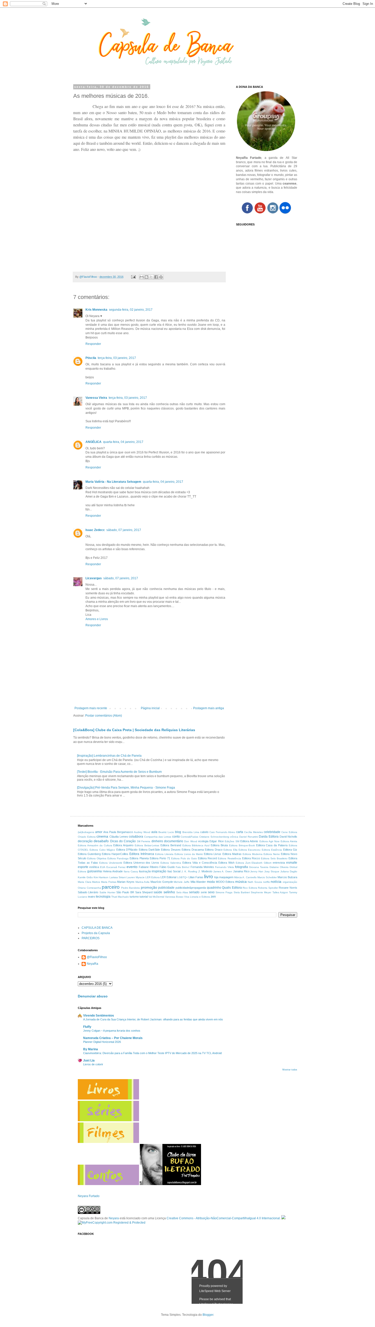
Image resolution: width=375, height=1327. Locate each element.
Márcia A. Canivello (245, 877)
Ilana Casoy (131, 871)
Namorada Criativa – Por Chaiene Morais (113, 1038)
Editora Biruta (219, 845)
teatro (91, 896)
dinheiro (157, 841)
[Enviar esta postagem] (133, 276)
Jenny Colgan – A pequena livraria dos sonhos (111, 1030)
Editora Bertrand (170, 845)
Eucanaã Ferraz (116, 867)
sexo (211, 892)
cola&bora (136, 836)
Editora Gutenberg (89, 853)
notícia (276, 881)
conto (176, 836)
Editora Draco (213, 849)
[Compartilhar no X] (151, 277)
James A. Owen (222, 871)
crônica (234, 836)
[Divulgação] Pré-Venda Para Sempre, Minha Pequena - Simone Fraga (126, 787)
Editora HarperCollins (115, 853)
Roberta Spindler (268, 887)
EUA (102, 867)
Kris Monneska (96, 309)
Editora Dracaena (193, 849)
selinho (169, 892)
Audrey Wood (142, 832)
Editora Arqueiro (123, 845)
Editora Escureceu (249, 849)
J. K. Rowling (189, 871)
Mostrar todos (289, 1069)
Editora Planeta (139, 858)
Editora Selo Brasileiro (274, 858)
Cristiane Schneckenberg (214, 836)
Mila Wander (198, 881)
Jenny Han (256, 871)
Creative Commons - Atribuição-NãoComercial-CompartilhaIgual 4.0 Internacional (223, 1218)
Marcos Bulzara (287, 877)
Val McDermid (156, 896)
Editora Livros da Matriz (188, 854)
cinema (102, 836)
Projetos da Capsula (96, 933)
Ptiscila (90, 358)
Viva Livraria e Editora (197, 896)
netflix (266, 881)
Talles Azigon (280, 892)
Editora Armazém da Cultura (95, 845)
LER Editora (152, 877)
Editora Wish (226, 862)
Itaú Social (173, 871)
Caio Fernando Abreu (222, 832)
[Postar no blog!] (146, 277)
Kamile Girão (85, 877)
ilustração (145, 871)
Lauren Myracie (136, 877)
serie (204, 892)
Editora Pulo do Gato (184, 858)
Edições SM (232, 841)
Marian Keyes (125, 881)
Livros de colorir (93, 1064)
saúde (158, 892)
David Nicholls (288, 836)
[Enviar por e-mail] (141, 277)
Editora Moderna (252, 854)
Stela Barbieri (242, 892)
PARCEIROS (90, 938)
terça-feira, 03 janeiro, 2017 (117, 358)
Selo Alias (182, 892)
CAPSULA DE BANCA (97, 928)
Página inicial (150, 708)
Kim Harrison (101, 877)
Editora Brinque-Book (242, 845)
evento (132, 867)
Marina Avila (142, 881)
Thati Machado (120, 896)
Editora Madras (232, 853)
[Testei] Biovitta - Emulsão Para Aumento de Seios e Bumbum (119, 772)
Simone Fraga (224, 892)
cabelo (204, 832)
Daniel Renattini (248, 836)
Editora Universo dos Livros (141, 862)
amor (98, 832)
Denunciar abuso (93, 996)
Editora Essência (272, 849)
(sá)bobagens (86, 832)
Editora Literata (164, 854)
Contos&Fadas (189, 836)
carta (239, 832)
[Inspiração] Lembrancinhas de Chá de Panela (109, 755)
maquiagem (226, 877)
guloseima (94, 871)
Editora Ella (230, 849)
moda (211, 882)
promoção (149, 887)
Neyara (114, 1218)
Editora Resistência (229, 858)
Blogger (208, 1315)
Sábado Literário (88, 892)
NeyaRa (92, 964)
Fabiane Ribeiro (148, 866)
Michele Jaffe (182, 881)
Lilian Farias (196, 877)
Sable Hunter (107, 892)
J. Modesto (205, 871)
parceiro (111, 887)
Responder (93, 344)
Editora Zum (243, 862)
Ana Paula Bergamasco (118, 832)
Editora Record (207, 858)
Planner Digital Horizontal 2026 (102, 1041)
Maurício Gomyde (162, 881)
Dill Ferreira (143, 841)
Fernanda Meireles (202, 866)
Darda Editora (269, 836)
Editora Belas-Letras (147, 845)
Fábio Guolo (167, 866)
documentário (173, 841)
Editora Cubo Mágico (102, 849)
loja (216, 877)
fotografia (241, 867)
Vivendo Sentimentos (98, 1015)
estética (94, 866)
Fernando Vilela (224, 867)
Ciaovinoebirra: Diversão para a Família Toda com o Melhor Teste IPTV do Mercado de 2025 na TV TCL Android (152, 1053)
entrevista (279, 862)
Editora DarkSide (149, 849)
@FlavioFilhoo (97, 957)
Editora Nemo (272, 854)
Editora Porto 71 (160, 858)
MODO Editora (225, 881)
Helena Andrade (113, 871)
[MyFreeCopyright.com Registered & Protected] (111, 1222)
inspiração (159, 871)
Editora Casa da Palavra (272, 845)
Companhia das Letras (157, 836)
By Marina (90, 1049)
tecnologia (103, 896)
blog (178, 832)
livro (208, 876)
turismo (134, 896)
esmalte (291, 862)
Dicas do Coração (123, 841)
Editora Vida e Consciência (199, 862)
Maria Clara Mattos (89, 881)
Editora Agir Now (269, 841)
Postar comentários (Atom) (103, 715)
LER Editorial (168, 877)
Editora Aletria (289, 841)
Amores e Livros (96, 619)
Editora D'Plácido (127, 849)
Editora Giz (290, 849)
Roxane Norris (288, 887)
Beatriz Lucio (166, 832)
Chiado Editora (87, 836)
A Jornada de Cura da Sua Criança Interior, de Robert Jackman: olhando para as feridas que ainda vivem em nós (153, 1019)
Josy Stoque (271, 871)
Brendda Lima (190, 832)
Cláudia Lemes (118, 836)
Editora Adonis (249, 841)
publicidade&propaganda (191, 887)
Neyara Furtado (88, 1196)
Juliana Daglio (288, 871)
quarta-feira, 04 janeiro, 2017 (123, 442)
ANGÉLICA (93, 442)
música (241, 881)
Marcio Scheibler (267, 877)
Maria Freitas (108, 881)
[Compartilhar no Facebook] (156, 277)
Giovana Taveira (258, 867)
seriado (194, 892)
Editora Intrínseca (141, 854)
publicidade (166, 887)
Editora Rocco (251, 858)
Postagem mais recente (90, 708)
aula (154, 832)
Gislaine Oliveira (279, 867)
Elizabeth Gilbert (261, 862)
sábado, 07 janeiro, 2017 (123, 530)
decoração (85, 841)
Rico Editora (250, 887)
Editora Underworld (110, 862)
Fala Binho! (183, 867)
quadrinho (214, 887)
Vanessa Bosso (174, 896)
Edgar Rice (216, 841)
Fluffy (87, 1027)
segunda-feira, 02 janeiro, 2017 (131, 309)
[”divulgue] (283, 1218)
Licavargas (93, 578)
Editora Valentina (170, 862)
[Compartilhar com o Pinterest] (161, 277)
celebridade (272, 832)
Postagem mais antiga (208, 708)
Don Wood (190, 841)
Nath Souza (255, 881)
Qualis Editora (232, 887)
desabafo (101, 841)
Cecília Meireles (253, 832)
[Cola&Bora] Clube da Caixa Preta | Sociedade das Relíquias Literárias (134, 730)
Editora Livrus (212, 853)
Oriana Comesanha (89, 887)
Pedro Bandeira (130, 887)
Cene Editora (289, 832)
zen (213, 896)
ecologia (203, 841)
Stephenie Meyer (261, 892)
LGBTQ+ (182, 877)
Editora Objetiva (96, 858)
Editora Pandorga (118, 858)
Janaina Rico (241, 871)
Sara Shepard (144, 892)
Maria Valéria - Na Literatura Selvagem (113, 482)
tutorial (144, 896)
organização (290, 881)
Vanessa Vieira (96, 398)
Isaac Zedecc (95, 530)
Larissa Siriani (117, 877)
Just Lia (89, 1060)
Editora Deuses (170, 849)
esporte (83, 867)
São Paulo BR (125, 892)
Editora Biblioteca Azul (196, 845)
